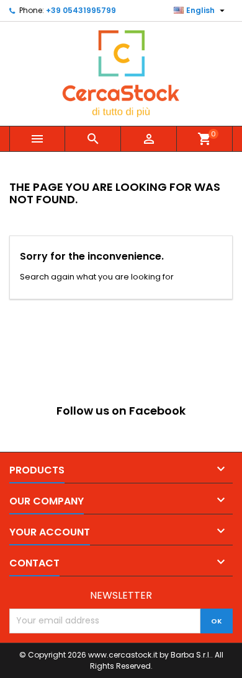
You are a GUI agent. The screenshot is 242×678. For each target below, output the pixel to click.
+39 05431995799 (81, 10)
